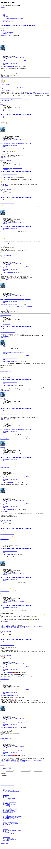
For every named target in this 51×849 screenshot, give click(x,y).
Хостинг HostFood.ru (5, 84)
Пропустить (3, 7)
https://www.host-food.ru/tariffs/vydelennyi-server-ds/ (11, 98)
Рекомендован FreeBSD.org (6, 627)
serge (1, 104)
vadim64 (7, 28)
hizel (1, 190)
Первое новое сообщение (5, 35)
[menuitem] (8, 11)
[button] (4, 43)
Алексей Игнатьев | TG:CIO (19, 627)
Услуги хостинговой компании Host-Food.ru (12, 88)
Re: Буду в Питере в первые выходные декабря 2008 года (15, 114)
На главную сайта (4, 843)
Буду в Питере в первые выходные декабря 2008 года (18, 25)
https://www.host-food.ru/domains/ (25, 99)
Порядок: (32, 770)
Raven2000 (2, 594)
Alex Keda (2, 50)
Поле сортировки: (17, 770)
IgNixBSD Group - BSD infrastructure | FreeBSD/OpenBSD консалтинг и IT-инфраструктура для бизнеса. (22, 626)
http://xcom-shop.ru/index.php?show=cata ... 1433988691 (20, 306)
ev (0, 422)
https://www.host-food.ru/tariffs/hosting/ (27, 92)
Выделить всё (5, 511)
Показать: (3, 770)
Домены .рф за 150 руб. (4, 123)
